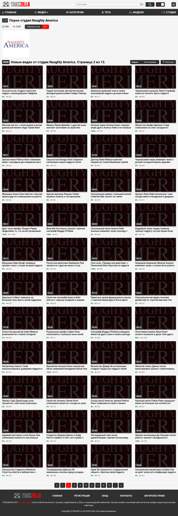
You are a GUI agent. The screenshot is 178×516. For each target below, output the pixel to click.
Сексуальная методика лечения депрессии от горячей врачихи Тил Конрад (153, 298)
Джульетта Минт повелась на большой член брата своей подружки (21, 298)
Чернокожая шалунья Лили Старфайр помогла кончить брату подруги (155, 92)
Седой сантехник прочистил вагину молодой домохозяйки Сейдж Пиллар (66, 92)
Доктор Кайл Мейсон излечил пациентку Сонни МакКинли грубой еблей (109, 160)
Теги (108, 12)
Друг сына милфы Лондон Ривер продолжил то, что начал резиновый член (21, 229)
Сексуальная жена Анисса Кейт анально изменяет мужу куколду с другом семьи (109, 229)
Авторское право (154, 495)
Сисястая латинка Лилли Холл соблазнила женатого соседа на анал (66, 402)
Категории (76, 12)
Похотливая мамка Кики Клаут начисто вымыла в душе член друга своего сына (154, 333)
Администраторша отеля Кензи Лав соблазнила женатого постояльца (21, 436)
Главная (10, 12)
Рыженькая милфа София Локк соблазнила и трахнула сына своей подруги (64, 333)
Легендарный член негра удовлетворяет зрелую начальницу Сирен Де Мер (109, 436)
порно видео (25, 502)
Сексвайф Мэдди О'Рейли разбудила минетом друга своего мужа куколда (110, 333)
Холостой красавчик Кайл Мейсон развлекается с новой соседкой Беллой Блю (20, 333)
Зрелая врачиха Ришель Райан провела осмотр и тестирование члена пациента (63, 195)
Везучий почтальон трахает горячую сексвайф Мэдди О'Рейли (65, 229)
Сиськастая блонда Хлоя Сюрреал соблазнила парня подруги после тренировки (64, 160)
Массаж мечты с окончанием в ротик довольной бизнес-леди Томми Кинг (22, 126)
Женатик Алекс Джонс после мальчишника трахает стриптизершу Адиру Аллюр (154, 367)
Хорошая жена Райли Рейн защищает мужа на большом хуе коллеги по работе (155, 402)
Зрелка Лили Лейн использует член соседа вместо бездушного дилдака (154, 195)
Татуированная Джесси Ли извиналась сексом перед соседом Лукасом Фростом (64, 470)
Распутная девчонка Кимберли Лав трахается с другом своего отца (65, 264)
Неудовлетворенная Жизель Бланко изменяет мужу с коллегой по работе (155, 264)
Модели (138, 12)
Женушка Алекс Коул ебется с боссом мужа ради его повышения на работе (22, 195)
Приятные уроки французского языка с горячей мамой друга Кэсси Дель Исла (111, 298)
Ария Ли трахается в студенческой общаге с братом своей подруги (109, 470)
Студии (171, 12)
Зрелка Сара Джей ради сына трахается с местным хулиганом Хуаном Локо (19, 402)
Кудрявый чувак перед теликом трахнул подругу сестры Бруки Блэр (154, 229)
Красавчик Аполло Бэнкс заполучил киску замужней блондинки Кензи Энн (66, 367)
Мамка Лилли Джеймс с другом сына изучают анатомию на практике (66, 126)
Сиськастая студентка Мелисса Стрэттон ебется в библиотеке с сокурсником (19, 470)
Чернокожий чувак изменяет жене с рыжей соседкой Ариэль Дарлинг (154, 160)
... (115, 485)
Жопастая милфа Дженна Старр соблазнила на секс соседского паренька (152, 126)
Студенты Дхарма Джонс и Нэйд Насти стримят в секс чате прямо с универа (64, 436)
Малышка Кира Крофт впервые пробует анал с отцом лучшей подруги (22, 264)
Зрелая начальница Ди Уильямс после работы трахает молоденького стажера (155, 436)
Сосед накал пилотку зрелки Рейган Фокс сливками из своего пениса (110, 402)
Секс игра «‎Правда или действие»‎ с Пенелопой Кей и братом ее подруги (110, 264)
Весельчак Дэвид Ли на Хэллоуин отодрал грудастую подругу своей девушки (109, 367)
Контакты (126, 495)
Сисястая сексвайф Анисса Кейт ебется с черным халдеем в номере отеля (65, 298)
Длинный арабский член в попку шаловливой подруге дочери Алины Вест (110, 92)
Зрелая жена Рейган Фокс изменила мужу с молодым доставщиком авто (21, 160)
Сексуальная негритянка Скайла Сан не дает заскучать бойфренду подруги (155, 470)
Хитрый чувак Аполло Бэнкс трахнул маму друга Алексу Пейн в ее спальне (111, 126)
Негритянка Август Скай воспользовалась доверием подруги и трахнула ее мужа (22, 367)
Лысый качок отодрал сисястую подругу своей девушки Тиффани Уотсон (19, 92)
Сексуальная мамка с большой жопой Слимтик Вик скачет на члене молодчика (111, 195)
